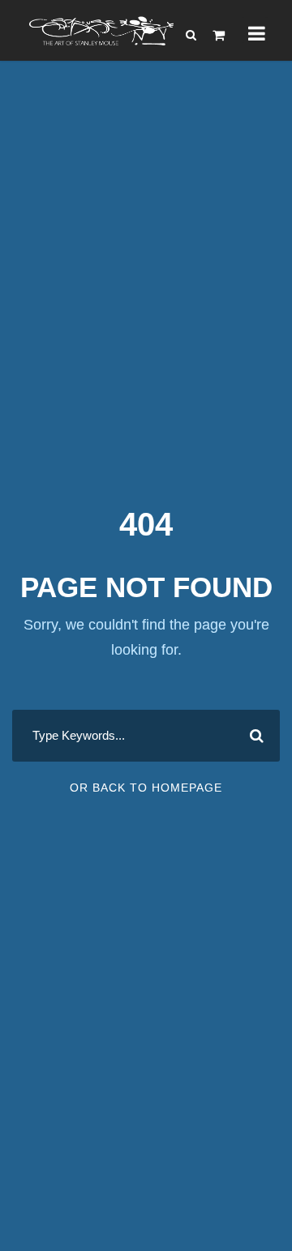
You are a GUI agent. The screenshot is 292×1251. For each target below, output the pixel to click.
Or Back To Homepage (146, 787)
